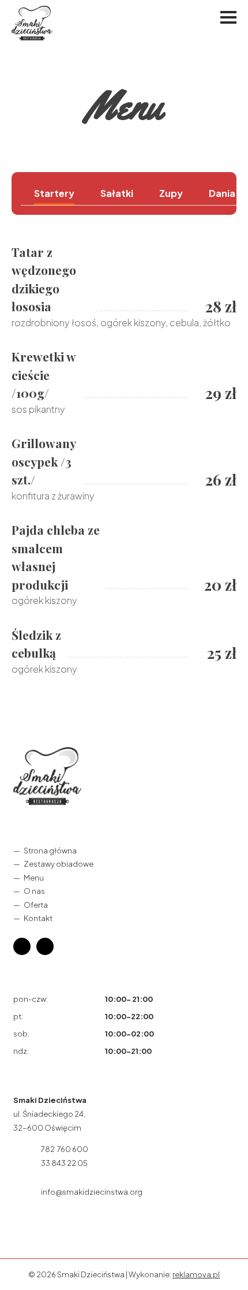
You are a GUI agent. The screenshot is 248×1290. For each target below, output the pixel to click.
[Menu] (228, 17)
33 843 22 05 (64, 1163)
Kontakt (38, 918)
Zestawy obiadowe (58, 863)
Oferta (36, 904)
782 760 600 (64, 1149)
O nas (34, 891)
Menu (34, 877)
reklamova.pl (196, 1274)
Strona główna (50, 850)
